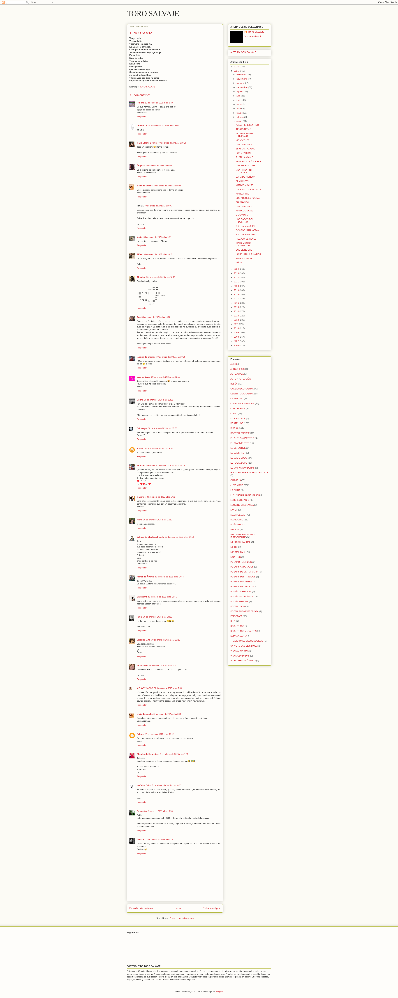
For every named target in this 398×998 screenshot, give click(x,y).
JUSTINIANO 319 (244, 157)
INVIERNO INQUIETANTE (248, 189)
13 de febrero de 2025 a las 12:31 (160, 839)
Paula (139, 617)
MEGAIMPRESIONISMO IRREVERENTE (242, 535)
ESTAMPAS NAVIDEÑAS (242, 468)
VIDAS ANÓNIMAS (239, 651)
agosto (240, 91)
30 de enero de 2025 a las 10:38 (170, 357)
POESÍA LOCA (237, 606)
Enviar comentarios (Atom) (181, 918)
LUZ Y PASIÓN (243, 153)
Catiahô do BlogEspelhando (150, 537)
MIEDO (234, 547)
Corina (140, 400)
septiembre (242, 87)
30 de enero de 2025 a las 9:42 (159, 166)
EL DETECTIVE (238, 448)
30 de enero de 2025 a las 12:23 (158, 400)
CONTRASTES (237, 408)
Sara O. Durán (143, 377)
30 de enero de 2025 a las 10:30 (155, 317)
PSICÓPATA (236, 616)
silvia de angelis (145, 186)
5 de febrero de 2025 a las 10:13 (166, 785)
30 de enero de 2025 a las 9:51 (157, 237)
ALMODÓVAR (243, 181)
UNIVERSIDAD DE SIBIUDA (244, 646)
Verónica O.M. (143, 640)
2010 (236, 328)
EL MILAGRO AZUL (245, 148)
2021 (236, 281)
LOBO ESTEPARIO (239, 500)
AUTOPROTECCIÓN (240, 379)
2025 (236, 71)
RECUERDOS (237, 626)
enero (239, 121)
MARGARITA (242, 193)
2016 (236, 303)
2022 (236, 277)
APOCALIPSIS (237, 369)
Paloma (140, 734)
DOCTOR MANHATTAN (247, 230)
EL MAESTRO (237, 453)
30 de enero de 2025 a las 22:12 (165, 640)
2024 (236, 269)
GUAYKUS (235, 480)
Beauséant (142, 597)
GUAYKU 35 (242, 215)
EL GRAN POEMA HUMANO (244, 134)
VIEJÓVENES (242, 140)
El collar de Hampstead (148, 754)
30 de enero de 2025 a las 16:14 (158, 448)
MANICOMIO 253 (244, 185)
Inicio (178, 908)
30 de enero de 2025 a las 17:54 (179, 537)
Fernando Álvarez (145, 577)
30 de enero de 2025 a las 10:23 (160, 277)
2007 (236, 341)
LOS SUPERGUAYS (245, 165)
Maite (140, 237)
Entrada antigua (211, 908)
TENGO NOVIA (243, 129)
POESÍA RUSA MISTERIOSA (244, 611)
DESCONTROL (237, 418)
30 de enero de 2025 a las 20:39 (157, 617)
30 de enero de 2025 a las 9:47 (158, 206)
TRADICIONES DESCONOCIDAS (246, 641)
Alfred (140, 254)
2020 (236, 286)
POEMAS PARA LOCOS (242, 586)
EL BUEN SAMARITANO (242, 438)
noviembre (242, 79)
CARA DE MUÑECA (245, 177)
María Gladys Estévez (147, 143)
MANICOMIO (236, 519)
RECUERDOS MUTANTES (243, 631)
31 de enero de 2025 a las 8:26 (167, 714)
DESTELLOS (236, 423)
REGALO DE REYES (246, 239)
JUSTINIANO (236, 485)
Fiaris (139, 520)
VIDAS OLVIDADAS (240, 656)
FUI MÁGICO (242, 202)
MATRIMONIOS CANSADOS (243, 244)
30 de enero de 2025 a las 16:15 (170, 465)
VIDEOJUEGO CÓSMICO (243, 660)
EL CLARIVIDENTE (239, 443)
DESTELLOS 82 (244, 206)
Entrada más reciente (141, 908)
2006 (236, 345)
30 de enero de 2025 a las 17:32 (157, 520)
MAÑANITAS (236, 524)
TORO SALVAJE (153, 13)
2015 (236, 307)
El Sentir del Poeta (146, 465)
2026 (236, 66)
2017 (236, 298)
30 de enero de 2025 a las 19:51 (162, 597)
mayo (239, 104)
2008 (236, 337)
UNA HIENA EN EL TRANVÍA (245, 171)
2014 (236, 311)
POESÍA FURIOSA (239, 601)
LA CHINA (235, 490)
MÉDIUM (234, 529)
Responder (141, 116)
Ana (139, 317)
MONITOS (235, 557)
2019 (236, 290)
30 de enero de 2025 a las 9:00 (164, 125)
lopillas (140, 103)
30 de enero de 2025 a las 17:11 (161, 497)
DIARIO (234, 428)
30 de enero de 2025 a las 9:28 (172, 143)
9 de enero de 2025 (245, 226)
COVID (233, 413)
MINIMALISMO (237, 552)
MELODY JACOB (145, 688)
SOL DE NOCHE (244, 250)
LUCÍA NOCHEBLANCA (242, 505)
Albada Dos (142, 665)
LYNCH (234, 510)
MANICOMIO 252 (244, 210)
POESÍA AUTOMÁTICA (241, 596)
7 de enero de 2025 (245, 234)
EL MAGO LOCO (238, 458)
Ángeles (141, 166)
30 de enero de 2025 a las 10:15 (157, 254)
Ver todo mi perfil (253, 36)
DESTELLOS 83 (244, 144)
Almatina (141, 277)
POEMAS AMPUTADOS (242, 566)
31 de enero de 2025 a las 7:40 (168, 688)
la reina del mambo (146, 357)
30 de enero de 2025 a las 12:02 (165, 377)
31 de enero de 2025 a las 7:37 (163, 665)
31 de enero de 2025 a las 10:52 (159, 734)
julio (238, 95)
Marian (140, 448)
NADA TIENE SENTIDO (247, 125)
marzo (239, 113)
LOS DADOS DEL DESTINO (244, 220)
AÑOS (239, 262)
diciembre (241, 74)
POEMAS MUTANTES (241, 581)
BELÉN (233, 383)
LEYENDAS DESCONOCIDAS (245, 495)
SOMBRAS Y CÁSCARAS (248, 161)
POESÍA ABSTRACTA (240, 591)
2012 (236, 320)
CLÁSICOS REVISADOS (242, 403)
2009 (236, 332)
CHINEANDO (236, 398)
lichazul (140, 839)
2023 (236, 273)
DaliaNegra (142, 428)
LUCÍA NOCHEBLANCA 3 (248, 254)
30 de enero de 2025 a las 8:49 (159, 103)
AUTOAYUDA (237, 374)
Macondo (141, 497)
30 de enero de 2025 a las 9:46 (167, 186)
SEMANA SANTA (238, 636)
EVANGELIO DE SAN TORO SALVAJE (249, 472)
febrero (240, 117)
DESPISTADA (143, 125)
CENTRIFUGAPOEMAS (242, 393)
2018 (236, 294)
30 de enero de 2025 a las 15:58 (162, 428)
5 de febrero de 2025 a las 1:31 (174, 754)
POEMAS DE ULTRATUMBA (244, 571)
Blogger (219, 992)
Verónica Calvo (144, 785)
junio (239, 100)
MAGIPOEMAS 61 (245, 258)
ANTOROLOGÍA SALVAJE (243, 52)
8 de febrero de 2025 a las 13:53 (158, 811)
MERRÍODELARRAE (240, 542)
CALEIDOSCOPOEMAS (242, 388)
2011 (236, 324)
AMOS (233, 364)
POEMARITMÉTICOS (241, 562)
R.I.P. (233, 621)
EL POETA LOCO (238, 463)
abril (238, 108)
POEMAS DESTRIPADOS (242, 576)
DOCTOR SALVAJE (240, 433)
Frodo (140, 811)
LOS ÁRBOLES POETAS (248, 198)
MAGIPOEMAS (237, 515)
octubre (240, 83)
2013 (236, 315)
